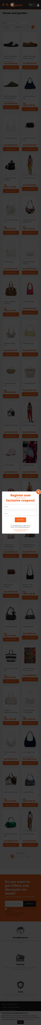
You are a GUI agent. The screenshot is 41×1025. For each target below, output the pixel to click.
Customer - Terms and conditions (20, 529)
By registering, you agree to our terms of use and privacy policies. (20, 526)
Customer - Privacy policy (20, 531)
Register (20, 520)
